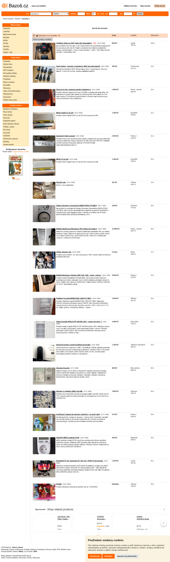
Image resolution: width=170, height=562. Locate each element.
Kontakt (26, 549)
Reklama (33, 549)
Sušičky (6, 49)
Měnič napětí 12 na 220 (64, 113)
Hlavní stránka (8, 19)
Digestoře (6, 28)
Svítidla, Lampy (8, 127)
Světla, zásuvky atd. (63, 252)
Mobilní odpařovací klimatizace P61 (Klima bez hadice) (76, 229)
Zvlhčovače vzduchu (10, 139)
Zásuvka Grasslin (62, 368)
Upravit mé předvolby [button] (127, 556)
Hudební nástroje (9, 76)
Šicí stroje (6, 130)
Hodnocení (19, 549)
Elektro (17, 19)
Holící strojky (7, 115)
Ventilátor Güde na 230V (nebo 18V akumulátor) (74, 43)
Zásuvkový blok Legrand (65, 136)
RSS (58, 549)
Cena (114, 35)
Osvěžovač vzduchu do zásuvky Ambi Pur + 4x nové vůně (78, 414)
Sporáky (6, 46)
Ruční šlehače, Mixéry (11, 124)
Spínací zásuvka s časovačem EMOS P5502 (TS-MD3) (76, 206)
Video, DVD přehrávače (11, 91)
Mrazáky (6, 37)
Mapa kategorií (6, 556)
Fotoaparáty (7, 67)
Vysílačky (6, 136)
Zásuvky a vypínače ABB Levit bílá (69, 391)
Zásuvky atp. (61, 182)
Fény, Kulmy (7, 112)
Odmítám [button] (108, 556)
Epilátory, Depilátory (10, 109)
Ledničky (6, 31)
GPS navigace (8, 70)
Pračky (5, 43)
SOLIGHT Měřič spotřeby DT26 (67, 438)
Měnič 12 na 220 (62, 159)
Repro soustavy (8, 82)
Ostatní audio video (10, 100)
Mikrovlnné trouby (9, 34)
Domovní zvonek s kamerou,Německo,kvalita (73, 345)
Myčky (5, 40)
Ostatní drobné (8, 145)
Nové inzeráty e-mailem (42, 39)
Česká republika (12, 558)
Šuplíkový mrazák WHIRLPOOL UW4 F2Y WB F (73, 298)
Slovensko (22, 558)
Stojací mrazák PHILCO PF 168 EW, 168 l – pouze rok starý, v (79, 322)
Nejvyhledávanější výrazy (22, 556)
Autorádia (6, 61)
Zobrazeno (155, 35)
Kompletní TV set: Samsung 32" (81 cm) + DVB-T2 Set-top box (79, 461)
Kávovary (6, 118)
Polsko (29, 558)
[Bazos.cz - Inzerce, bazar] (15, 7)
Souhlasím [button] (95, 556)
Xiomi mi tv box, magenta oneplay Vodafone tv (73, 90)
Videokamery (8, 94)
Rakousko (36, 558)
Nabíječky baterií (9, 121)
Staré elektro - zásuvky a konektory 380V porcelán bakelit (78, 66)
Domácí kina (7, 64)
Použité (59, 484)
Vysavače (6, 133)
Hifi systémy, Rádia (10, 73)
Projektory (6, 79)
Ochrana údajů (50, 549)
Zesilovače (7, 97)
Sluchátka (6, 85)
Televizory (6, 88)
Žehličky (6, 142)
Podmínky (40, 549)
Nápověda (5, 549)
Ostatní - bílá (7, 52)
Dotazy (11, 549)
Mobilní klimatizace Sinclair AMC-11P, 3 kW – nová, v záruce (78, 275)
